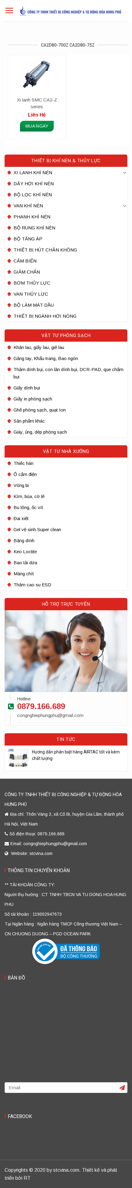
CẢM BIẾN (25, 260)
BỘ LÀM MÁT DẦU (34, 305)
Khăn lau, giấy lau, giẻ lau (39, 347)
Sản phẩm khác (29, 420)
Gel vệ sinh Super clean (37, 529)
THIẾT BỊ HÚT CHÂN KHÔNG (45, 249)
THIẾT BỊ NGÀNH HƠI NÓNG (45, 316)
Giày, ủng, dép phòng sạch (40, 432)
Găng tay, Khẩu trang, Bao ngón (46, 358)
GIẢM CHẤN (27, 271)
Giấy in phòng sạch (33, 398)
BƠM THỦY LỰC (32, 283)
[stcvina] (70, 10)
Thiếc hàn (23, 463)
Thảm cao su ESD (32, 584)
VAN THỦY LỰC (31, 294)
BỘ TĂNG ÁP (28, 238)
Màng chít (24, 573)
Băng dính (24, 540)
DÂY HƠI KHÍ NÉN (34, 183)
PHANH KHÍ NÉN (32, 216)
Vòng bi (21, 485)
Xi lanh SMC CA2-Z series (37, 103)
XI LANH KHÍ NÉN (33, 172)
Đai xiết (21, 518)
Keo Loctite (25, 551)
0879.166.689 (41, 706)
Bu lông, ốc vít (28, 507)
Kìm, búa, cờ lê (29, 496)
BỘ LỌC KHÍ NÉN (33, 194)
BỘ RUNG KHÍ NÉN (34, 227)
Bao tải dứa (25, 562)
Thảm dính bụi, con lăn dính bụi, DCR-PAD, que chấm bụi (68, 373)
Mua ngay (36, 126)
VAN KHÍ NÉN (28, 205)
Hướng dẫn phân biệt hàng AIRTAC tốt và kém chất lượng (76, 755)
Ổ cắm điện (25, 474)
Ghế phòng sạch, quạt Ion (40, 409)
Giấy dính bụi (27, 387)
